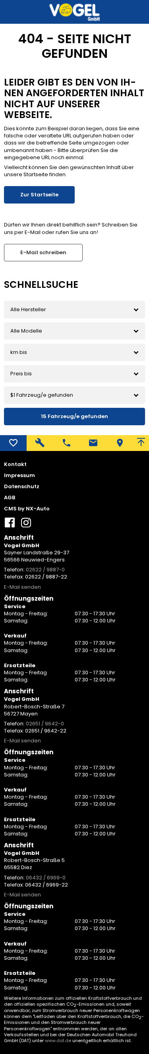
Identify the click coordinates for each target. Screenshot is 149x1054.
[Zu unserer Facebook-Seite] (10, 525)
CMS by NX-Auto (27, 508)
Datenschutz (21, 486)
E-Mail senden (22, 587)
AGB (9, 497)
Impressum (19, 475)
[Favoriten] (13, 443)
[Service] (40, 443)
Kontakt (15, 464)
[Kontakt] (93, 443)
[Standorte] (119, 443)
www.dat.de (58, 1040)
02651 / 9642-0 (45, 723)
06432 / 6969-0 (46, 877)
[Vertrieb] (66, 443)
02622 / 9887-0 (45, 569)
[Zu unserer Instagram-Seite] (26, 525)
